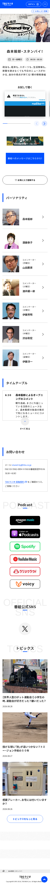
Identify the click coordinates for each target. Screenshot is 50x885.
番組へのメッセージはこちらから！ (25, 158)
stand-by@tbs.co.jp (21, 464)
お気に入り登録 (41, 11)
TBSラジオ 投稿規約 (14, 481)
